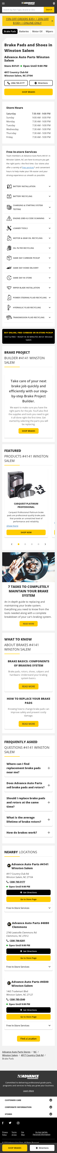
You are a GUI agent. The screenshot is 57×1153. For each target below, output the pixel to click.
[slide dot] (18, 544)
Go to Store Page (28, 899)
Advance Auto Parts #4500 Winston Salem (30, 984)
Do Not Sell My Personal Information (41, 1133)
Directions (43, 83)
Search (49, 9)
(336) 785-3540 (17, 999)
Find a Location (28, 1038)
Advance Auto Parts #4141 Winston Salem (30, 866)
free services (28, 167)
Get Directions (30, 892)
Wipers (49, 31)
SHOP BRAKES (28, 92)
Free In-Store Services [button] (17, 908)
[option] (26, 502)
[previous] (11, 544)
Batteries (24, 31)
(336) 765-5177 (17, 83)
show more (12, 525)
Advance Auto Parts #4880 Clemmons (30, 925)
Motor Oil (37, 31)
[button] (28, 186)
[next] (45, 544)
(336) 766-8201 (17, 940)
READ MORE (28, 623)
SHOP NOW (26, 532)
